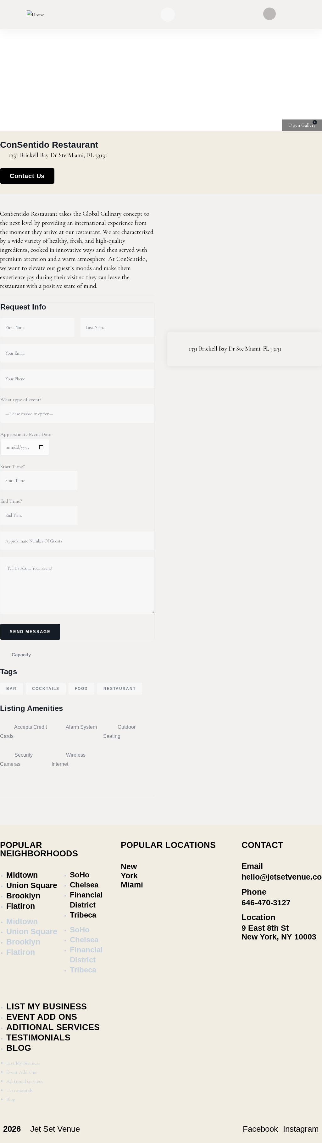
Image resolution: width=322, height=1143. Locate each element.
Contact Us (27, 175)
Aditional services (53, 1027)
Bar (11, 688)
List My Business (46, 1006)
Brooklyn (23, 895)
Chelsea (84, 885)
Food (81, 688)
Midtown (22, 874)
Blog (18, 1048)
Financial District (86, 900)
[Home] (35, 15)
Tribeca (83, 915)
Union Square (31, 885)
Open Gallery (302, 125)
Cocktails (45, 688)
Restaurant (119, 688)
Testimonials (38, 1037)
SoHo (80, 874)
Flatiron (20, 906)
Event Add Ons (41, 1017)
